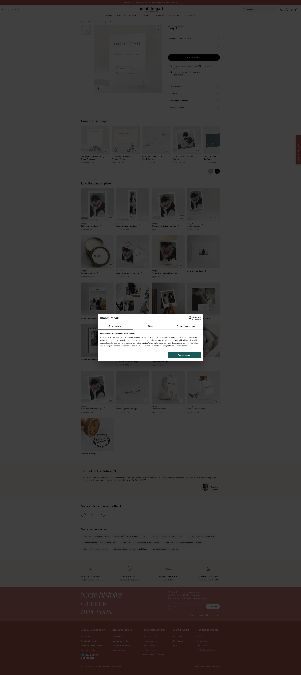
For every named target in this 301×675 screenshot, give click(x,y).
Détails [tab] (150, 326)
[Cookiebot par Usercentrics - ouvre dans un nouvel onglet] (190, 318)
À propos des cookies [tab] (186, 326)
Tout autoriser (184, 355)
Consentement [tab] (115, 326)
